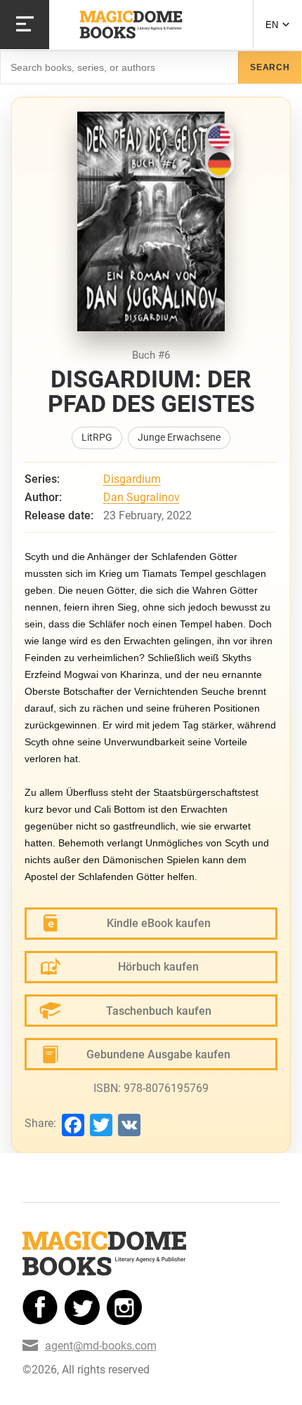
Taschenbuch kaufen (158, 1011)
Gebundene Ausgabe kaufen (158, 1054)
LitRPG (96, 438)
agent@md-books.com (101, 1345)
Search (270, 67)
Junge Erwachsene (179, 438)
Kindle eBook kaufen (159, 923)
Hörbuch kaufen (158, 966)
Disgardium (132, 479)
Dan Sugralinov (141, 497)
